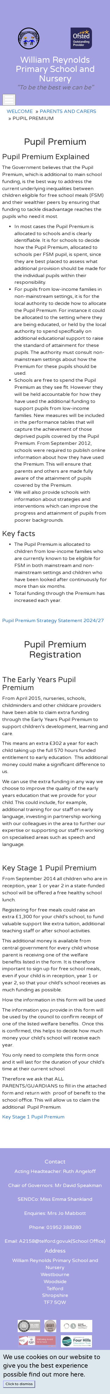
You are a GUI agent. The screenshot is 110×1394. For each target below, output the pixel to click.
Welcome (20, 111)
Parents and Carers (68, 111)
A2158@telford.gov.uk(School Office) (62, 1241)
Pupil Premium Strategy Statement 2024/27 (53, 621)
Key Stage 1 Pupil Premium (33, 1117)
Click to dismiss (19, 1384)
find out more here (56, 1374)
